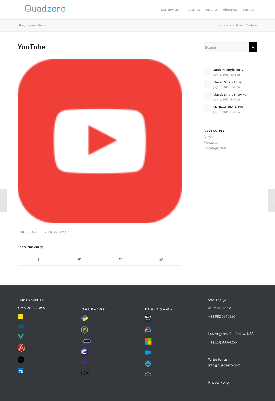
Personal (211, 142)
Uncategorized (215, 148)
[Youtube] (100, 141)
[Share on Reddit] (161, 259)
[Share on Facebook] (38, 259)
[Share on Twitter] (79, 259)
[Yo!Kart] (3, 200)
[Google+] (271, 200)
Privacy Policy (219, 382)
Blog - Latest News (32, 25)
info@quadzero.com (224, 365)
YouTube (32, 47)
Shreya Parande (58, 232)
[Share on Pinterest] (120, 259)
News (208, 136)
